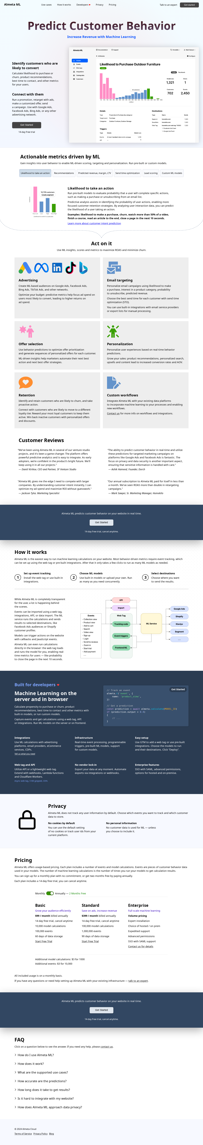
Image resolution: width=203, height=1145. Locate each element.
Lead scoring (151, 173)
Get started (189, 5)
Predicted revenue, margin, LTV (94, 173)
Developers (83, 4)
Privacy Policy (40, 1133)
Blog (51, 1133)
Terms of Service (23, 1133)
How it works (64, 4)
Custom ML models (172, 173)
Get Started (26, 125)
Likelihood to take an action (35, 173)
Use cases (46, 4)
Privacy (99, 4)
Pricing (112, 4)
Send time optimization (127, 173)
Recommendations (64, 173)
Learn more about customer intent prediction (94, 223)
